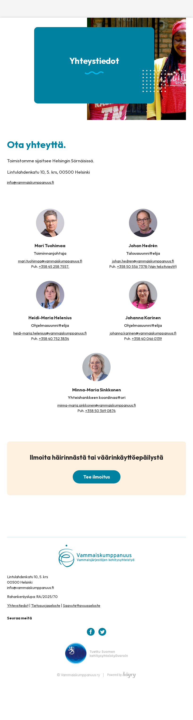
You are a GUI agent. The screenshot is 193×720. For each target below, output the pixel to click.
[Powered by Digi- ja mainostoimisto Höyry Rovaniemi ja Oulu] (121, 673)
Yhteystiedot (17, 605)
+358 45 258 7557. (54, 266)
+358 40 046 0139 (147, 338)
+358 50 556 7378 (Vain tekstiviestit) (147, 266)
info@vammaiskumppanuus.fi (30, 182)
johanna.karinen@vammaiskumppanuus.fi (143, 333)
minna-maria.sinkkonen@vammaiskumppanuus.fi (96, 405)
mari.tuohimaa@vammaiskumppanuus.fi (50, 261)
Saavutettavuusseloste (81, 605)
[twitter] (102, 632)
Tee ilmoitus (96, 477)
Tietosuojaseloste (45, 605)
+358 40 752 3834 (54, 338)
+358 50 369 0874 (100, 410)
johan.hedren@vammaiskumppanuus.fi (143, 261)
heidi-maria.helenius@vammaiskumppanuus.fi (50, 333)
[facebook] (91, 632)
